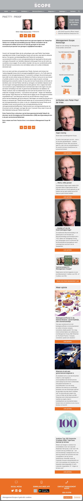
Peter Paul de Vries (25, 32)
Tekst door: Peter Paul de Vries (74, 22)
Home (6, 11)
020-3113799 (66, 493)
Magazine (51, 11)
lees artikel (68, 153)
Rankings (62, 11)
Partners (73, 11)
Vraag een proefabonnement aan (67, 281)
